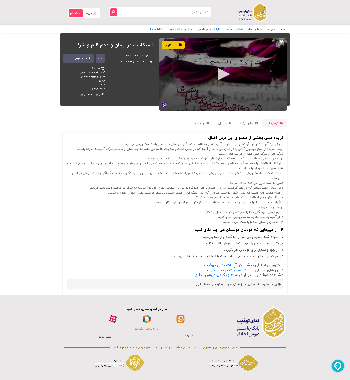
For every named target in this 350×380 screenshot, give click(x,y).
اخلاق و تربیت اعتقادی (92, 76)
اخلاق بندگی (239, 284)
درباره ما (188, 336)
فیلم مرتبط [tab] (247, 123)
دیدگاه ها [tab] (200, 123)
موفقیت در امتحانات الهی (210, 284)
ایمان (102, 80)
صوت (102, 84)
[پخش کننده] (222, 74)
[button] (276, 29)
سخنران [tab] (223, 123)
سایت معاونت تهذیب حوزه (230, 270)
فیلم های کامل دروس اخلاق (218, 275)
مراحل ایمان (98, 88)
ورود (89, 13)
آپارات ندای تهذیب (220, 265)
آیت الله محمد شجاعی (92, 73)
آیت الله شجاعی (257, 284)
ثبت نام (75, 13)
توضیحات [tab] (272, 123)
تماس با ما (105, 337)
